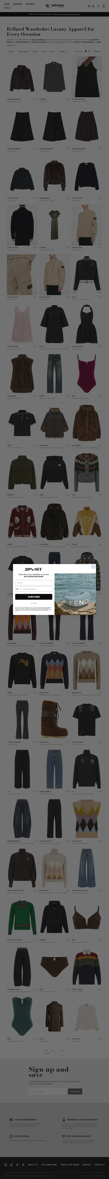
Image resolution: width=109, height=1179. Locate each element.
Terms (18, 611)
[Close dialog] (93, 567)
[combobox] (18, 589)
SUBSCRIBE (34, 596)
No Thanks (34, 603)
